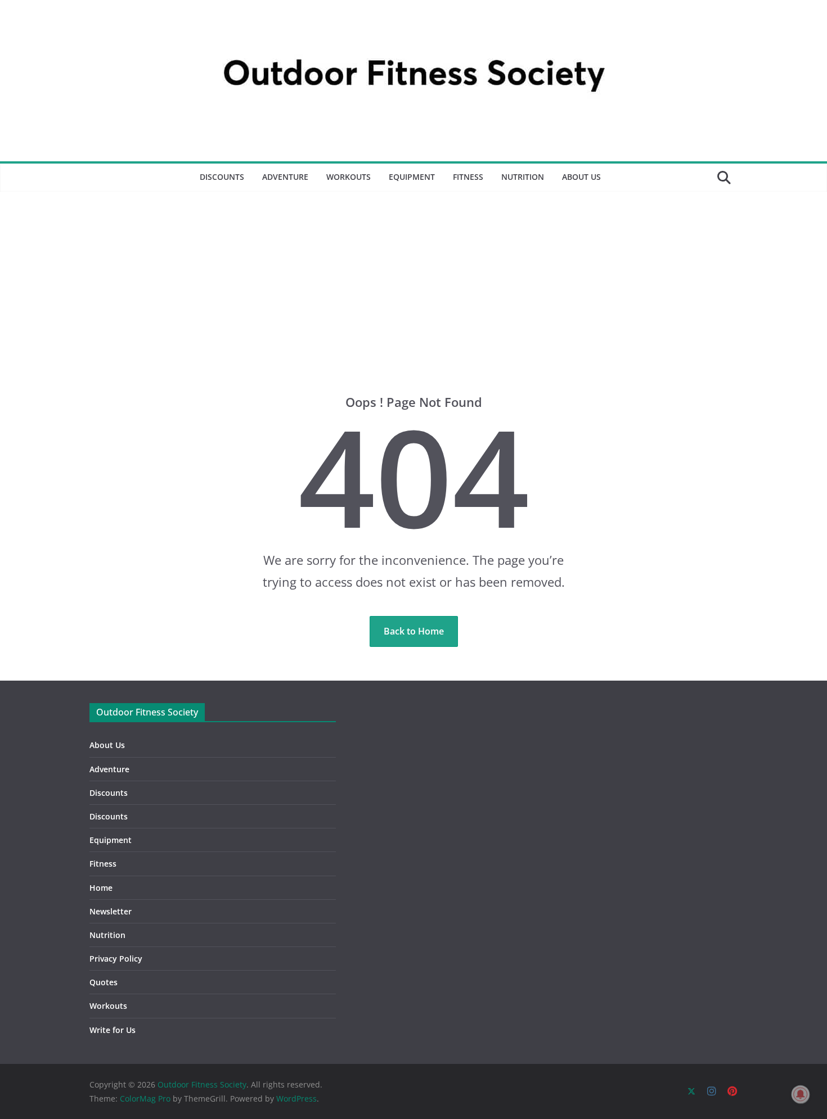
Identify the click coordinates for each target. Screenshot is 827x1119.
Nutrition (522, 176)
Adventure (285, 176)
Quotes (103, 982)
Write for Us (112, 1030)
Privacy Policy (115, 958)
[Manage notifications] (801, 1094)
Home (101, 887)
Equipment (412, 176)
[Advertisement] (413, 276)
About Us (581, 176)
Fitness (468, 176)
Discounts (222, 176)
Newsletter (110, 911)
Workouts (348, 176)
